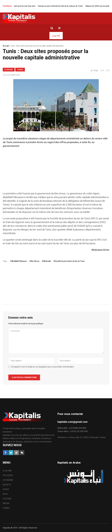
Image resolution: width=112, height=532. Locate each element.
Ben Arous (35, 261)
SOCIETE (7, 484)
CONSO (6, 508)
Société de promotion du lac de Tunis (69, 261)
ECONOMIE (9, 69)
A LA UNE (7, 470)
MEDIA (6, 503)
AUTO (5, 494)
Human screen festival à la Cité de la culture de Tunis (54, 6)
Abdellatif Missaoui (19, 261)
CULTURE (7, 498)
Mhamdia (47, 261)
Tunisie (20, 69)
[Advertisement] (56, 172)
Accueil (6, 45)
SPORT (6, 489)
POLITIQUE (8, 475)
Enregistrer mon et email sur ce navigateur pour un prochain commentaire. (42, 367)
